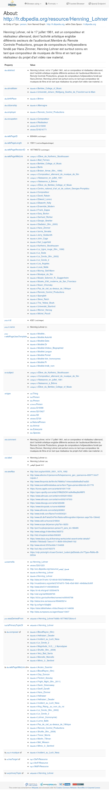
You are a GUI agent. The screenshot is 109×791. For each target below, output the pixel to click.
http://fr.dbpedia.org (55, 24)
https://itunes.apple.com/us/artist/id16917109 (50, 488)
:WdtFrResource (39, 766)
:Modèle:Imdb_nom (42, 365)
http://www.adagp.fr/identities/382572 (46, 531)
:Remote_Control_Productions (47, 112)
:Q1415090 (38, 125)
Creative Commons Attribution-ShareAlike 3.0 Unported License (78, 787)
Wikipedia (35, 787)
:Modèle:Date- (40, 340)
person (23, 24)
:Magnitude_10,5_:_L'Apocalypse (48, 646)
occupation (11, 118)
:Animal (34, 425)
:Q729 (35, 418)
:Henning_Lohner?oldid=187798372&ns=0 (53, 618)
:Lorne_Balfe (39, 720)
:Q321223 (37, 565)
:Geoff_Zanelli (40, 688)
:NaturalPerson (38, 422)
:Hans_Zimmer (40, 227)
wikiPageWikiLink (14, 156)
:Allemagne (38, 105)
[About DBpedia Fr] (12, 3)
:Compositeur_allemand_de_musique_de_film (54, 174)
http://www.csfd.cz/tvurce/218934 (45, 520)
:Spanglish (38, 295)
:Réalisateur (39, 122)
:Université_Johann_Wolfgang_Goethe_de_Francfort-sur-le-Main (62, 91)
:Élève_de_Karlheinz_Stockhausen (49, 156)
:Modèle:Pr (38, 362)
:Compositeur (39, 118)
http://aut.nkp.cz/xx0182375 (42, 548)
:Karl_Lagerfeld (40, 242)
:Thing (34, 393)
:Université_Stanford (42, 306)
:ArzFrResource (39, 762)
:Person (35, 397)
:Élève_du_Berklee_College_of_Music (51, 184)
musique (13, 752)
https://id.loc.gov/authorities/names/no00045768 (51, 597)
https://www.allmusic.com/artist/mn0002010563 (51, 495)
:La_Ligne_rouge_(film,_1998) (47, 249)
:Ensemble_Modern (42, 206)
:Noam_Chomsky (41, 284)
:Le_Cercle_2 (39, 259)
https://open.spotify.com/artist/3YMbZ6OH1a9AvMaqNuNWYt (57, 492)
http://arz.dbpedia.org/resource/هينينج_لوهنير (49, 568)
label (8, 457)
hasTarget (12, 759)
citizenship (11, 105)
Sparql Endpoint (98, 3)
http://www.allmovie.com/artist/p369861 (47, 510)
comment (10, 439)
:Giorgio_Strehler (41, 220)
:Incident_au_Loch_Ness (44, 639)
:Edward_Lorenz (41, 199)
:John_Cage (39, 238)
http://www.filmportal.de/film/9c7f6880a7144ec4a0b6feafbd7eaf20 (59, 481)
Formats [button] (52, 3)
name (10, 326)
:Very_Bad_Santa (41, 653)
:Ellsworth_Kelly (40, 202)
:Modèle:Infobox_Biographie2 (46, 347)
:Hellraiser (38, 695)
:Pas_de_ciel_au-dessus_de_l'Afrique (50, 288)
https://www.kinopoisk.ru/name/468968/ (47, 506)
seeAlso (10, 471)
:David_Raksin (40, 195)
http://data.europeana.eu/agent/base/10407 (49, 611)
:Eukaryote (36, 429)
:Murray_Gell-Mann (42, 270)
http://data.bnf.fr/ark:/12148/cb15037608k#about (52, 579)
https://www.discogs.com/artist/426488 (47, 502)
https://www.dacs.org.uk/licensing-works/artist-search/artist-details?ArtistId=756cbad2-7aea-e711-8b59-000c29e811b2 (60, 540)
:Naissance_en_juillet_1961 (46, 177)
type (8, 393)
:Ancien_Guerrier (41, 667)
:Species (35, 432)
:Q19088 (36, 407)
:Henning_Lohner (39, 561)
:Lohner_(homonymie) (43, 717)
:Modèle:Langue (41, 351)
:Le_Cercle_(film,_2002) (44, 256)
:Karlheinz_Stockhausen (44, 245)
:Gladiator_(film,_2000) (44, 224)
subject (9, 372)
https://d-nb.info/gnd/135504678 (44, 590)
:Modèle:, (37, 333)
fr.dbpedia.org (89, 24)
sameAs (9, 561)
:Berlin (36, 167)
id (8, 320)
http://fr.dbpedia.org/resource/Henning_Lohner (55, 18)
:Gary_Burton (39, 213)
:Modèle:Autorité (41, 337)
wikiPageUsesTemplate (16, 335)
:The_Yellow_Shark (42, 302)
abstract (10, 70)
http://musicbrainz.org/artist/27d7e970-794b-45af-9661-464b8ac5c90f (61, 583)
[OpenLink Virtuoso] (31, 784)
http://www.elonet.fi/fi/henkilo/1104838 (47, 545)
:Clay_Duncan (40, 674)
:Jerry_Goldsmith (41, 234)
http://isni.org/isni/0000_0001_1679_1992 (48, 471)
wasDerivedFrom (14, 618)
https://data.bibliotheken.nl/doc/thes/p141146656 (52, 608)
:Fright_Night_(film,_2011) (45, 681)
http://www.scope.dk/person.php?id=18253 (49, 524)
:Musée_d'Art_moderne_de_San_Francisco (53, 281)
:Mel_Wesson (39, 742)
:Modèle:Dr (38, 344)
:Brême (37, 98)
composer (12, 631)
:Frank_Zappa (40, 209)
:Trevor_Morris (40, 735)
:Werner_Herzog (41, 309)
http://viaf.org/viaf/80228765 (42, 593)
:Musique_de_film (41, 274)
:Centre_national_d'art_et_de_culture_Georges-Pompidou (59, 188)
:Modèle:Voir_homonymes (45, 358)
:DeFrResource (39, 759)
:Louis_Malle (39, 267)
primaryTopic (14, 773)
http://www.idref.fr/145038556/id (44, 586)
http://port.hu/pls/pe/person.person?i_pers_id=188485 (54, 527)
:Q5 (34, 414)
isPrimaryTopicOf (14, 625)
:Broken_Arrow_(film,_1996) (46, 170)
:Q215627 (37, 411)
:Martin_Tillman (40, 738)
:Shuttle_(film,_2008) (43, 649)
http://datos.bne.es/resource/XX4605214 (48, 601)
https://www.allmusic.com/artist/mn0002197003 (51, 499)
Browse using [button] (33, 3)
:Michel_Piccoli (40, 313)
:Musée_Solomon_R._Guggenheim (49, 277)
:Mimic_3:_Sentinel (42, 660)
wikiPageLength (13, 142)
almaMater (11, 88)
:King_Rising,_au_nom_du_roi (47, 706)
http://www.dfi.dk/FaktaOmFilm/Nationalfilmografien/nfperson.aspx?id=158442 (65, 517)
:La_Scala (38, 252)
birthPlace (10, 98)
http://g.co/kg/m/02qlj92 (40, 604)
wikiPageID (11, 136)
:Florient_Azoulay (41, 677)
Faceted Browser (76, 3)
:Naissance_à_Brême (43, 181)
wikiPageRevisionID (15, 149)
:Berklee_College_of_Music (46, 88)
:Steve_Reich (39, 299)
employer (10, 112)
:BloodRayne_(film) (42, 631)
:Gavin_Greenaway (42, 685)
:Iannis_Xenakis (40, 231)
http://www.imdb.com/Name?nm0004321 (48, 513)
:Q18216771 (38, 129)
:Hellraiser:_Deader (42, 635)
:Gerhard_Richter (41, 217)
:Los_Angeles (39, 263)
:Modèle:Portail (40, 355)
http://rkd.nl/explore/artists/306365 (45, 535)
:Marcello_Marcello (42, 656)
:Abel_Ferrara (40, 159)
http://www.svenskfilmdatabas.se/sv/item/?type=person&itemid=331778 (62, 485)
